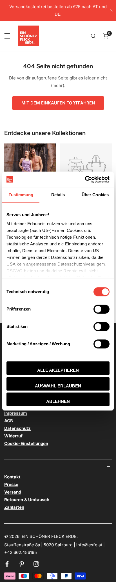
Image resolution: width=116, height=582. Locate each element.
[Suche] (93, 36)
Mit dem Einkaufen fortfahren (58, 103)
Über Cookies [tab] (95, 194)
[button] (105, 36)
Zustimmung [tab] (21, 194)
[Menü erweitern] (7, 36)
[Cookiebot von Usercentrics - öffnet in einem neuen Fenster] (85, 179)
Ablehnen (58, 401)
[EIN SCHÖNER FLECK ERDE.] (28, 36)
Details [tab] (58, 194)
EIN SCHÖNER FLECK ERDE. (50, 536)
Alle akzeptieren (58, 370)
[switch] (101, 309)
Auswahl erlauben (58, 386)
